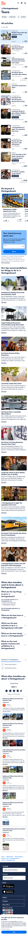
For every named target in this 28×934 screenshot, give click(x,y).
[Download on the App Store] (8, 892)
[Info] (6, 27)
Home (2, 856)
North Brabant (19, 856)
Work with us (6, 905)
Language (5, 866)
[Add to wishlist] (9, 32)
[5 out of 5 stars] (14, 702)
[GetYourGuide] (3, 3)
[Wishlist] (18, 3)
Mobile (4, 883)
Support (4, 897)
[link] (14, 36)
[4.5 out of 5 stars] (14, 691)
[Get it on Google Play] (8, 886)
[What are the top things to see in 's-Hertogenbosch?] (25, 594)
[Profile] (25, 3)
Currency (5, 874)
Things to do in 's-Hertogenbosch (10, 858)
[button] (14, 36)
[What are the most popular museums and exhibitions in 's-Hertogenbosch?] (25, 645)
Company (5, 901)
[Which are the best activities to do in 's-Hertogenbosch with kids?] (25, 625)
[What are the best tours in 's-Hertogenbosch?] (25, 616)
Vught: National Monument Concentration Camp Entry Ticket (14, 750)
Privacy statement (5, 262)
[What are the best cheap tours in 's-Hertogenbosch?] (25, 634)
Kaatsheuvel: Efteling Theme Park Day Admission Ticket (13, 699)
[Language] (21, 3)
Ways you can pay (7, 908)
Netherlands (9, 856)
